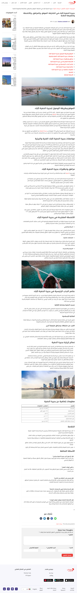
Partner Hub (27, 573)
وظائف (51, 575)
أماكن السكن (47, 2)
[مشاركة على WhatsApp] (55, 518)
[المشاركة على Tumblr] (41, 518)
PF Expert (28, 575)
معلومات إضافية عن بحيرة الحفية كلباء (62, 69)
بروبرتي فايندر (5, 2)
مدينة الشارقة (43, 131)
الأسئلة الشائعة (68, 75)
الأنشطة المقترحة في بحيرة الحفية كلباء (61, 61)
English (35, 589)
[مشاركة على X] (48, 518)
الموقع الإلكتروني (33, 547)
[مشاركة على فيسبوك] (51, 518)
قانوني (30, 2)
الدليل (54, 2)
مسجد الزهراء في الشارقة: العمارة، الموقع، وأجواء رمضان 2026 (13, 81)
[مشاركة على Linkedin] (44, 518)
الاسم (71, 547)
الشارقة (54, 114)
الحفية (67, 173)
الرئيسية (59, 2)
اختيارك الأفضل (23, 2)
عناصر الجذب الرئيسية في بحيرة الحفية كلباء (60, 64)
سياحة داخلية (56, 8)
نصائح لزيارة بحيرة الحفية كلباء (64, 67)
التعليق (70, 534)
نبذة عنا (51, 573)
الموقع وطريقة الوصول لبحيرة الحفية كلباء (61, 53)
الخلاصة (71, 72)
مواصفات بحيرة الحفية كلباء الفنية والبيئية (61, 56)
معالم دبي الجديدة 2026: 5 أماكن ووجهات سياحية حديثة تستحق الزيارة (14, 63)
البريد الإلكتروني (51, 547)
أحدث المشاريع (37, 2)
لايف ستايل (14, 2)
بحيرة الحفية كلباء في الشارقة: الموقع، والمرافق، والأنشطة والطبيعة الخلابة (13, 43)
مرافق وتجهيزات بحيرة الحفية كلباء (63, 59)
